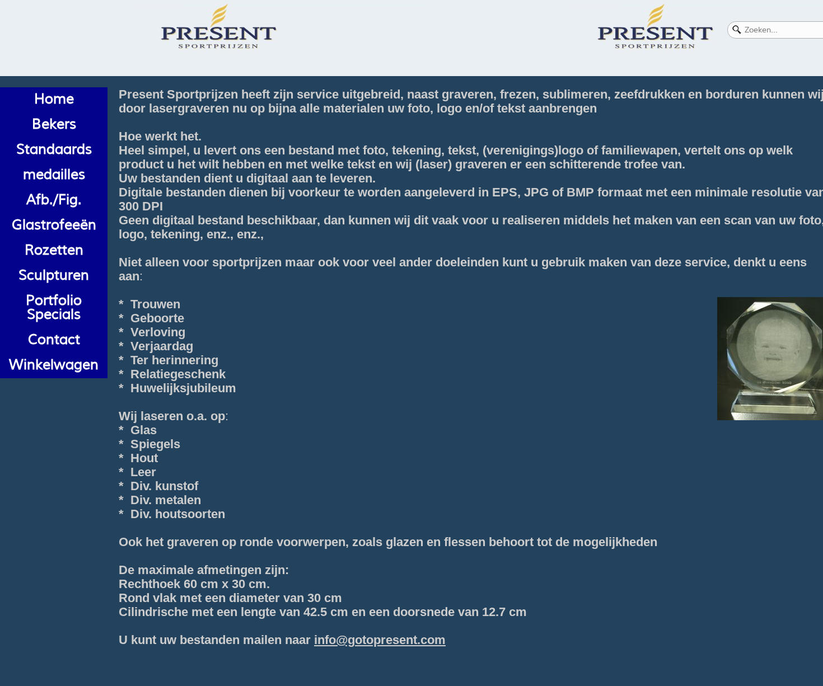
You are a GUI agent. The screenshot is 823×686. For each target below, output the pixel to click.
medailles (54, 175)
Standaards (54, 149)
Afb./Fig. (54, 200)
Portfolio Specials (54, 307)
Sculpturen (53, 275)
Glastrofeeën (54, 225)
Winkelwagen (54, 365)
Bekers (54, 124)
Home (54, 99)
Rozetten (54, 250)
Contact (54, 340)
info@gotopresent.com (380, 640)
